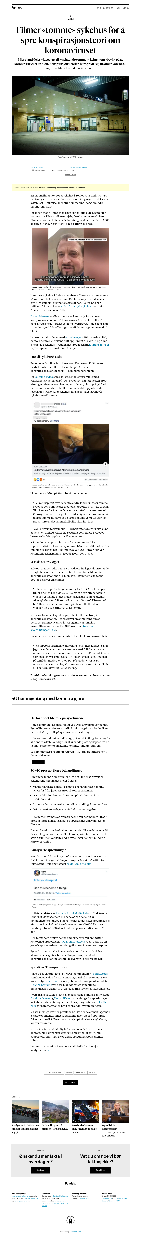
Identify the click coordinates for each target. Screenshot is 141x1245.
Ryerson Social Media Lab (72, 913)
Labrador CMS (75, 1231)
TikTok (115, 1198)
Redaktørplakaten (32, 1198)
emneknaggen (74, 337)
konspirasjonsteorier (54, 1073)
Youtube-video (43, 376)
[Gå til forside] (17, 7)
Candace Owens (40, 998)
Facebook (105, 1198)
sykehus (69, 1073)
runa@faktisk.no (83, 1198)
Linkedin (112, 1201)
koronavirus (80, 1073)
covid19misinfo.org (79, 864)
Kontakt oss (100, 1170)
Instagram (123, 1198)
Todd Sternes (99, 973)
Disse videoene (40, 316)
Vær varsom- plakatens (21, 1196)
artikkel (92, 1073)
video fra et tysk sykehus (76, 306)
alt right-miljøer (99, 344)
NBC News (51, 981)
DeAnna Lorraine (41, 985)
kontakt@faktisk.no (60, 1196)
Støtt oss (108, 8)
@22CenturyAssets (73, 941)
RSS (119, 1201)
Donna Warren (63, 998)
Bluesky (105, 1201)
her (48, 1050)
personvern (55, 1203)
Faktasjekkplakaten (21, 1201)
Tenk (98, 8)
